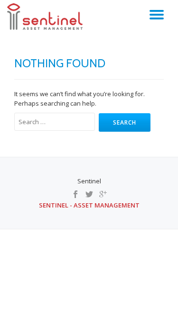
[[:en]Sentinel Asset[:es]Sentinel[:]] (46, 16)
